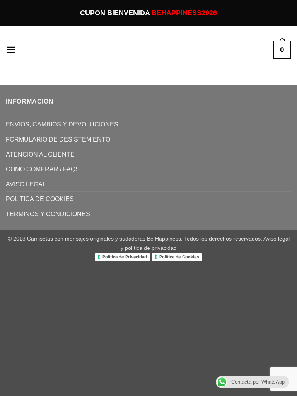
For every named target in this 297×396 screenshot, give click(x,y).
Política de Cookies (179, 256)
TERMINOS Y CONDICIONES (48, 214)
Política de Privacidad (124, 256)
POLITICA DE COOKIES (40, 199)
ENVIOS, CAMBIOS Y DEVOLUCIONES (62, 124)
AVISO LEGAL (26, 184)
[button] (11, 49)
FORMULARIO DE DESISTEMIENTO (58, 139)
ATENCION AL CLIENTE (40, 154)
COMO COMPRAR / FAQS (43, 169)
